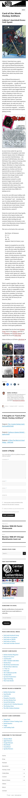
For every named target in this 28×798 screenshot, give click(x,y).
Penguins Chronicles (9, 698)
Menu (23, 9)
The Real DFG (7, 674)
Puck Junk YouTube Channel (12, 643)
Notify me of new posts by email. (11, 511)
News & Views (6, 780)
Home (4, 755)
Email (4, 488)
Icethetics (6, 696)
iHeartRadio (7, 745)
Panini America (8, 723)
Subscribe (6, 623)
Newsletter (7, 333)
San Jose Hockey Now (10, 700)
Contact (4, 790)
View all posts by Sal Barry (19, 400)
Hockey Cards (6, 769)
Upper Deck (7, 719)
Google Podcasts (8, 742)
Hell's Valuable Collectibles (11, 660)
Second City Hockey (9, 702)
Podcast (15, 331)
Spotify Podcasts (8, 749)
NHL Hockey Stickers (8, 598)
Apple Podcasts (8, 740)
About (4, 787)
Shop (3, 759)
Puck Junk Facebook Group (11, 635)
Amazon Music (8, 738)
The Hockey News (9, 706)
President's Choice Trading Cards (13, 721)
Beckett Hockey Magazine (11, 654)
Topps (5, 725)
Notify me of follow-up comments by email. (14, 508)
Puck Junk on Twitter (10, 641)
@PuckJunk (21, 339)
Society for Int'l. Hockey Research (13, 704)
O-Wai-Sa (6, 668)
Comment (5, 459)
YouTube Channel (17, 333)
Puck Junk (6, 670)
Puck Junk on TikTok (9, 639)
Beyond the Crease (9, 656)
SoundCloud (7, 747)
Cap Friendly (7, 694)
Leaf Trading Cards (9, 727)
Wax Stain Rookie (9, 680)
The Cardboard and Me (10, 672)
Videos (4, 783)
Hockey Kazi (7, 662)
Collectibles (5, 773)
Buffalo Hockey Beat (9, 692)
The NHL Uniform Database (11, 708)
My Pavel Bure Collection (11, 666)
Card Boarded (7, 658)
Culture (4, 776)
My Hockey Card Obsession (11, 664)
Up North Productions (10, 676)
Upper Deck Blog (8, 678)
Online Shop (17, 335)
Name (4, 481)
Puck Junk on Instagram (10, 637)
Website (4, 495)
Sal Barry (6, 406)
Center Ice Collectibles (8, 583)
